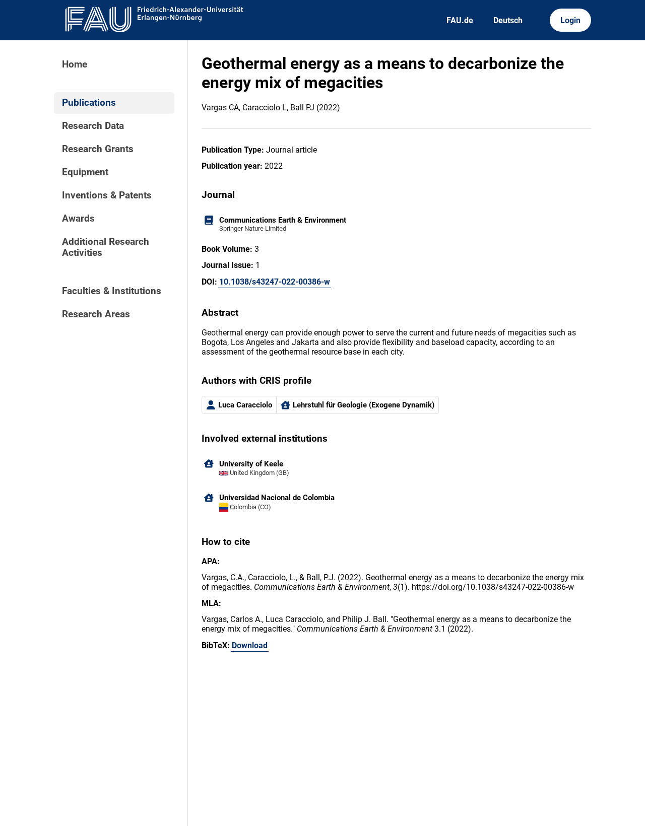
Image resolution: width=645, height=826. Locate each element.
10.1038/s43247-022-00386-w (274, 282)
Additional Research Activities (105, 247)
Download (250, 645)
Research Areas (96, 314)
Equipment (85, 172)
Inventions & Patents (107, 195)
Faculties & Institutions (111, 291)
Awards (78, 218)
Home (74, 64)
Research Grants (98, 149)
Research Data (93, 125)
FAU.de (459, 20)
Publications (89, 102)
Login (570, 20)
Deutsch (508, 20)
